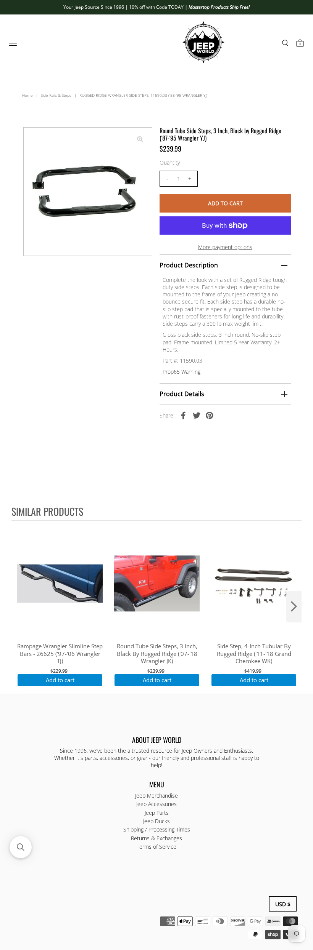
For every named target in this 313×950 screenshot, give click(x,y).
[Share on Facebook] (183, 415)
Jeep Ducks (156, 821)
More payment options (225, 247)
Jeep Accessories (156, 804)
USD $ (282, 904)
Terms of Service (156, 846)
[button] (21, 847)
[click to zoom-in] (140, 139)
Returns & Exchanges (156, 838)
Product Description (189, 265)
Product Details (182, 394)
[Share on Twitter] (196, 415)
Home (27, 95)
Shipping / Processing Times (156, 829)
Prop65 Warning (181, 371)
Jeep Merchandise (156, 795)
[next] (294, 606)
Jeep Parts (157, 812)
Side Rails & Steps (56, 95)
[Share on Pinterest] (209, 415)
